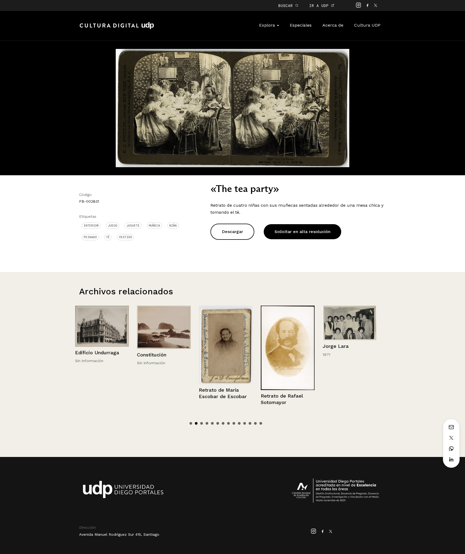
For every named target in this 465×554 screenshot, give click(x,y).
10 (239, 423)
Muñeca (154, 225)
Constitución (93, 355)
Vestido (125, 237)
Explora (267, 25)
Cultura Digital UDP (116, 28)
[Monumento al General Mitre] (353, 324)
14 (260, 423)
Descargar (232, 231)
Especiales (301, 25)
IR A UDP (320, 5)
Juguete (133, 225)
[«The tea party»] (232, 107)
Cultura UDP (367, 25)
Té (108, 237)
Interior (91, 225)
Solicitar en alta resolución (302, 231)
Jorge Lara (278, 346)
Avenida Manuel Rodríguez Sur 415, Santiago (119, 534)
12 (250, 423)
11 (244, 423)
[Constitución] (106, 327)
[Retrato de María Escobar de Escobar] (168, 345)
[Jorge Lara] (291, 323)
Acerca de (332, 25)
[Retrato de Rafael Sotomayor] (229, 348)
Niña (173, 225)
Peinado (90, 237)
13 (255, 423)
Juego (112, 225)
